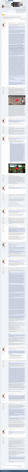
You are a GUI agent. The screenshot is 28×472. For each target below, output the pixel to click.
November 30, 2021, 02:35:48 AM (11, 118)
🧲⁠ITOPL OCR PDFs (7, 6)
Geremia (4, 22)
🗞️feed (9, 4)
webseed (8, 4)
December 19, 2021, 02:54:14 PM (11, 403)
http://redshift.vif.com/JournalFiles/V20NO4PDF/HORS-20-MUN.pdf (16, 353)
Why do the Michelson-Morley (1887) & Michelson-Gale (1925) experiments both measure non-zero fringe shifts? (16, 356)
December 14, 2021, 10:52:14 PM (11, 217)
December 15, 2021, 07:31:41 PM (11, 242)
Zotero (6, 4)
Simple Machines (6, 470)
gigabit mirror (7, 2)
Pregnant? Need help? (8, 7)
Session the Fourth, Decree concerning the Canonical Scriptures (17, 83)
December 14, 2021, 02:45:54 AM (11, 175)
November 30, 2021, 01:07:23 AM (11, 87)
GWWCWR (16, 337)
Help (20, 470)
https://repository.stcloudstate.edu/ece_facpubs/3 (13, 454)
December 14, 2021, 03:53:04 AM (11, 194)
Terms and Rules (23, 470)
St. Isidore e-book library (8, 1)
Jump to (17, 466)
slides (10, 162)
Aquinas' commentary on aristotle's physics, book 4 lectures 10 (15, 197)
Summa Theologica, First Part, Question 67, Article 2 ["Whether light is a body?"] (17, 273)
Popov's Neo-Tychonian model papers (16, 122)
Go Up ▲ (26, 470)
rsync (5, 5)
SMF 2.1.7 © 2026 (2, 470)
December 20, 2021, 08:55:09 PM (11, 429)
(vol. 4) (12, 265)
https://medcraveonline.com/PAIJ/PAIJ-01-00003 (16, 115)
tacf (3, 87)
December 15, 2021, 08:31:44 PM (11, 259)
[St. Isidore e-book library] (2, 28)
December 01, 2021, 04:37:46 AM (12, 136)
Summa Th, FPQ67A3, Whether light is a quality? (14, 368)
